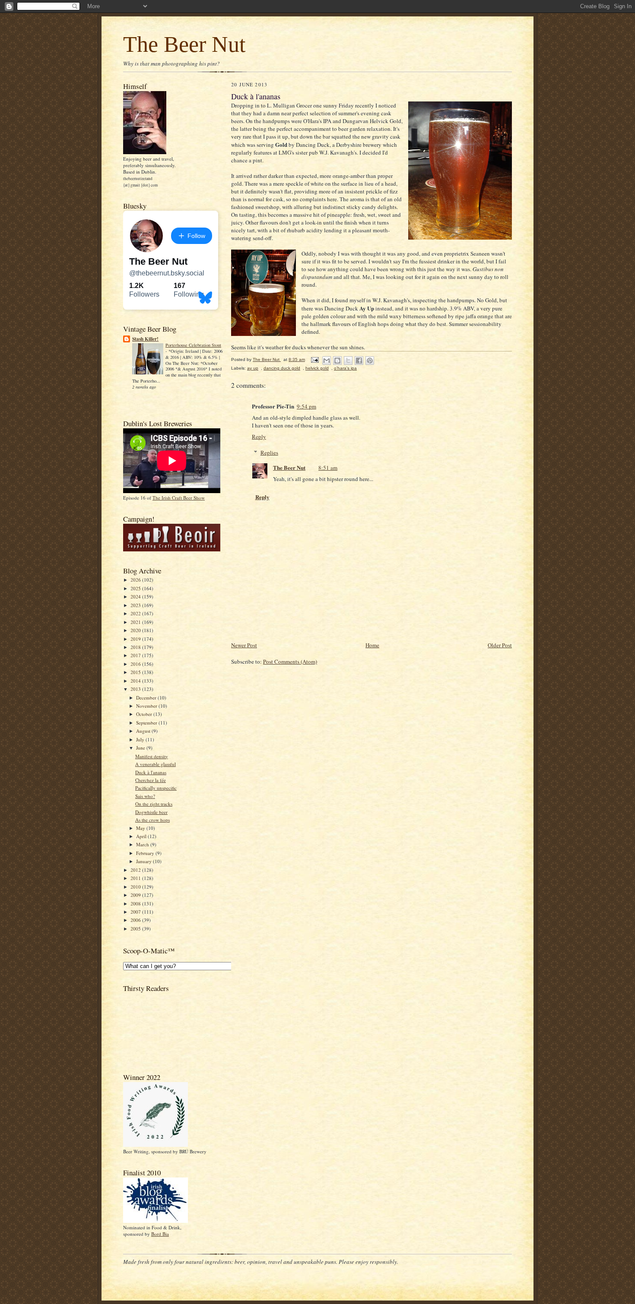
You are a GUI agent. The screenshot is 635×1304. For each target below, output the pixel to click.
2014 (136, 680)
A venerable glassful (155, 764)
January (144, 861)
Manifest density (151, 756)
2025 (136, 588)
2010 (136, 886)
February (146, 853)
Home (372, 645)
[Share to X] (348, 360)
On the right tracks (153, 804)
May (141, 828)
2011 (136, 878)
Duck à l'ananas (150, 772)
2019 (136, 639)
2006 (136, 920)
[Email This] (326, 360)
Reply (259, 436)
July (141, 739)
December (147, 697)
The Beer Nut (184, 44)
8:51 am (327, 468)
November (147, 706)
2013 (136, 689)
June (141, 747)
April (142, 836)
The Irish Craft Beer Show (178, 497)
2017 (136, 655)
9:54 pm (306, 406)
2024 (136, 596)
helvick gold (317, 368)
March (143, 844)
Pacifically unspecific (156, 788)
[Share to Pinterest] (369, 360)
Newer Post (244, 645)
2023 (136, 605)
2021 (136, 622)
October (144, 714)
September (147, 722)
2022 (136, 613)
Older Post (500, 645)
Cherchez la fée (150, 780)
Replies (269, 452)
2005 (136, 928)
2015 (136, 672)
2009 (136, 895)
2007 (136, 911)
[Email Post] (314, 359)
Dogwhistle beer (151, 812)
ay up (252, 368)
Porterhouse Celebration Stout (193, 345)
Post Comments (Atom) (290, 661)
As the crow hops (152, 820)
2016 (136, 664)
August (144, 731)
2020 (136, 630)
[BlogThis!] (337, 360)
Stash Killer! (145, 338)
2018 (136, 647)
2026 (136, 579)
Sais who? (145, 796)
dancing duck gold (282, 368)
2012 (136, 870)
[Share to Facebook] (359, 360)
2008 (136, 903)
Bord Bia (160, 1234)
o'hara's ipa (345, 368)
